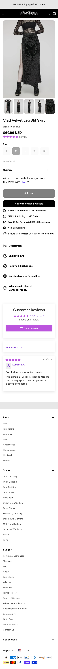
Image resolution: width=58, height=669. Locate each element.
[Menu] (4, 13)
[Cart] (54, 13)
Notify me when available (29, 203)
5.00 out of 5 (37, 316)
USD (24, 650)
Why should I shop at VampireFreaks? (20, 288)
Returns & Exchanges (20, 265)
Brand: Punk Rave (11, 126)
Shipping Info (16, 255)
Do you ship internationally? (24, 275)
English (6, 650)
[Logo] (29, 13)
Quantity (7, 170)
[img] (13, 359)
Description (15, 245)
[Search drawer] (48, 13)
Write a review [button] (29, 328)
